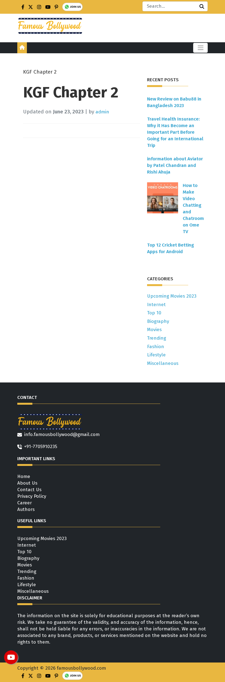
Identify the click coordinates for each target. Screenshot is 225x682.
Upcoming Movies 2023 (171, 296)
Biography (158, 321)
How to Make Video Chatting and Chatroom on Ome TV (193, 208)
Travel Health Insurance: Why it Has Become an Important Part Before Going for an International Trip (175, 132)
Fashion (155, 347)
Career (24, 503)
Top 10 (154, 313)
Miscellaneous (162, 363)
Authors (26, 509)
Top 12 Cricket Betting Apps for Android (170, 248)
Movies (154, 329)
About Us (27, 483)
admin (102, 112)
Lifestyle (156, 355)
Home (23, 476)
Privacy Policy (31, 496)
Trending (156, 338)
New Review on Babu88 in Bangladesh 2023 (174, 102)
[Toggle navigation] (200, 48)
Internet (156, 305)
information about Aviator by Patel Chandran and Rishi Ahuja (175, 165)
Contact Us (29, 490)
